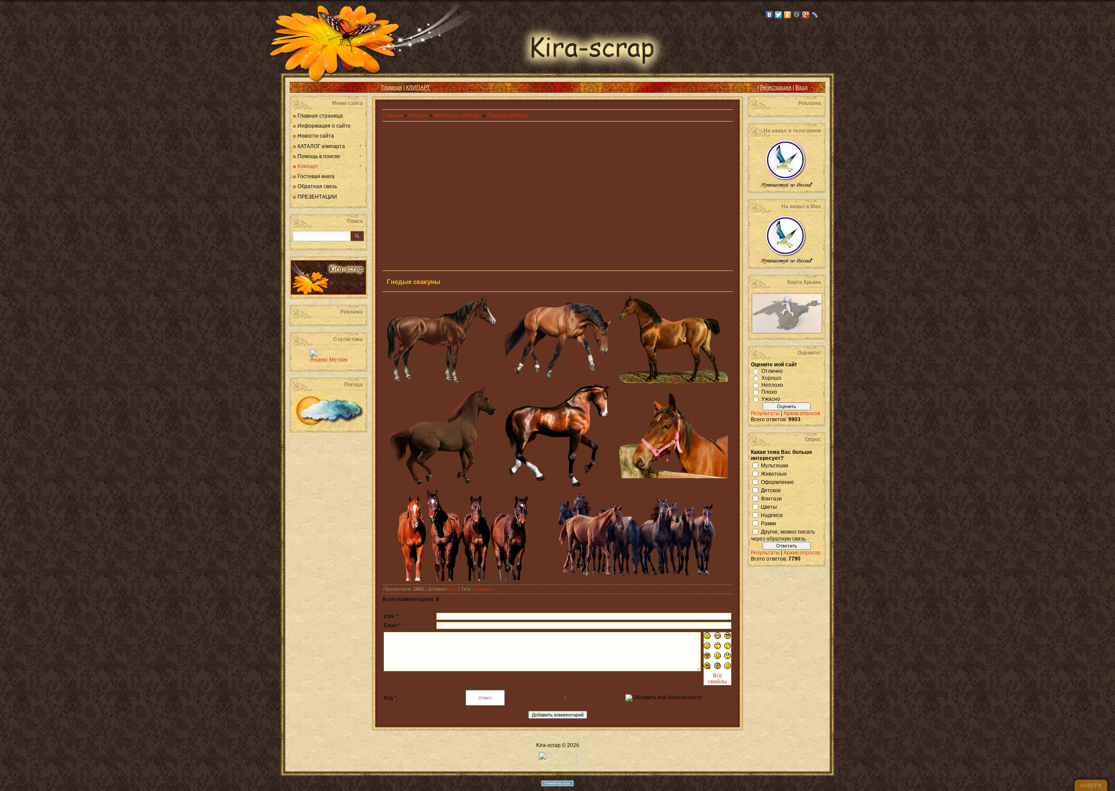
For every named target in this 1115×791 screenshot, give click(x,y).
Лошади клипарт (507, 115)
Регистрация (775, 88)
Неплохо (772, 385)
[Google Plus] (806, 14)
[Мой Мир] (796, 14)
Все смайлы (717, 679)
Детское (771, 490)
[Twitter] (778, 14)
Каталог (419, 115)
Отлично (772, 371)
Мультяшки (774, 465)
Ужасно (770, 399)
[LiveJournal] (815, 14)
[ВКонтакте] (769, 14)
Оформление (777, 482)
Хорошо (771, 378)
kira (453, 589)
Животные (774, 473)
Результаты (765, 413)
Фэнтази (771, 498)
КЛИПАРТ (418, 88)
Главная (392, 88)
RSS (303, 88)
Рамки (768, 523)
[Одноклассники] (787, 14)
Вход (801, 88)
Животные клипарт (457, 115)
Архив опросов (802, 413)
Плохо (769, 392)
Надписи (772, 515)
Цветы (769, 507)
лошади (481, 589)
